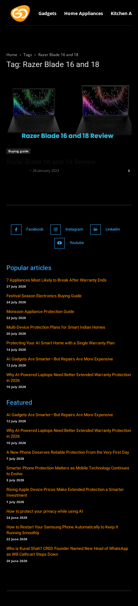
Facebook (34, 229)
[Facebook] (16, 229)
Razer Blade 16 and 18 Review (51, 162)
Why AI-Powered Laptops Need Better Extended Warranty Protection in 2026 (68, 377)
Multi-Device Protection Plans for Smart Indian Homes (55, 327)
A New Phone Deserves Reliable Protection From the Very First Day (67, 452)
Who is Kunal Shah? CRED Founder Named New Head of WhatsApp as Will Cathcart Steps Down (67, 551)
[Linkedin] (95, 229)
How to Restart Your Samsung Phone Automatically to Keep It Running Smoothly (62, 530)
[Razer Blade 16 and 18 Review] (69, 115)
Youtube (77, 243)
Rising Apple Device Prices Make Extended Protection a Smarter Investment (65, 492)
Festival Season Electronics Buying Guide (44, 296)
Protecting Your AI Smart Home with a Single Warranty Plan (60, 343)
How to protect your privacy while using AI (44, 511)
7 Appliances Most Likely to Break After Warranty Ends (56, 280)
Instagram (74, 229)
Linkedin (113, 229)
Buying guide (18, 151)
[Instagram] (55, 229)
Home (11, 54)
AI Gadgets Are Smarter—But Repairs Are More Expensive (59, 359)
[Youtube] (59, 243)
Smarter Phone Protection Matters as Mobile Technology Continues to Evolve (67, 471)
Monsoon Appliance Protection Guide (40, 311)
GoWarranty (17, 170)
